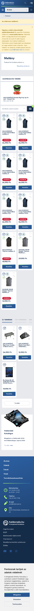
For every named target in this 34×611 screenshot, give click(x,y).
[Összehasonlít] (14, 118)
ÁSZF (5, 532)
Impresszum (7, 539)
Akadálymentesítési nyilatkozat (14, 542)
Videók (6, 465)
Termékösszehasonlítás (13, 478)
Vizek (6, 474)
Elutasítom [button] (17, 599)
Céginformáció (8, 529)
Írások (6, 470)
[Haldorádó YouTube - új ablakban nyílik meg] (6, 551)
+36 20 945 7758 (14, 498)
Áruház (6, 461)
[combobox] (13, 109)
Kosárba (9, 148)
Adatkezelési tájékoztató (12, 535)
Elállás (5, 545)
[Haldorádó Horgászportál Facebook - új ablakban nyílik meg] (12, 551)
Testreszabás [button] (17, 604)
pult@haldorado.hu (18, 49)
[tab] (7, 320)
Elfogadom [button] (17, 595)
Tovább (17, 403)
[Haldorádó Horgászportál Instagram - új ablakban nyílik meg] (17, 551)
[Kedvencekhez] (14, 115)
